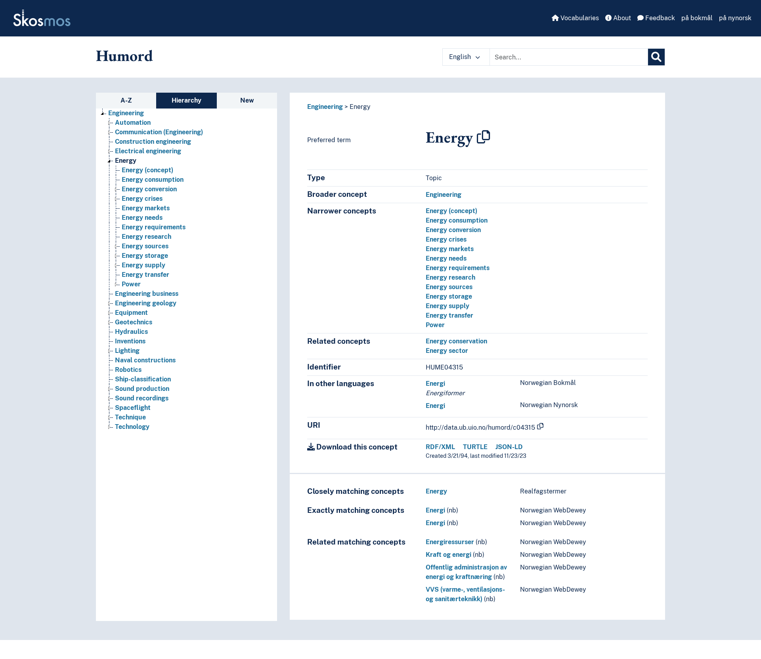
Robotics (128, 369)
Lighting (127, 350)
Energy (125, 160)
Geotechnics (133, 322)
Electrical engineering (148, 151)
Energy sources (145, 246)
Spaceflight (133, 407)
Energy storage (145, 255)
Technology (132, 426)
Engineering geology (145, 303)
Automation (133, 122)
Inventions (130, 341)
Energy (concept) (147, 170)
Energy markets (146, 208)
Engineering (126, 113)
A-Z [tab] (126, 100)
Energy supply (143, 265)
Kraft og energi (448, 554)
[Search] (656, 57)
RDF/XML (440, 447)
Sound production (142, 388)
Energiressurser (450, 542)
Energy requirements (153, 227)
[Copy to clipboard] (483, 137)
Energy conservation (456, 341)
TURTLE (475, 447)
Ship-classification (143, 379)
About (621, 18)
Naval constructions (145, 360)
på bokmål (697, 18)
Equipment (131, 312)
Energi (435, 383)
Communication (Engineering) (159, 132)
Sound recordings (141, 398)
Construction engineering (153, 141)
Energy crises (142, 198)
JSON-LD (509, 447)
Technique (130, 417)
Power (131, 284)
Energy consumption (153, 179)
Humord (124, 55)
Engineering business (146, 293)
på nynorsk (735, 18)
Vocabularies (579, 18)
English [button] (460, 57)
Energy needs (142, 217)
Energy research (146, 236)
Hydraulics (131, 331)
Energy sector (447, 350)
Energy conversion (149, 189)
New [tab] (247, 100)
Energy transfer (145, 274)
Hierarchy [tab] (186, 100)
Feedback (659, 18)
